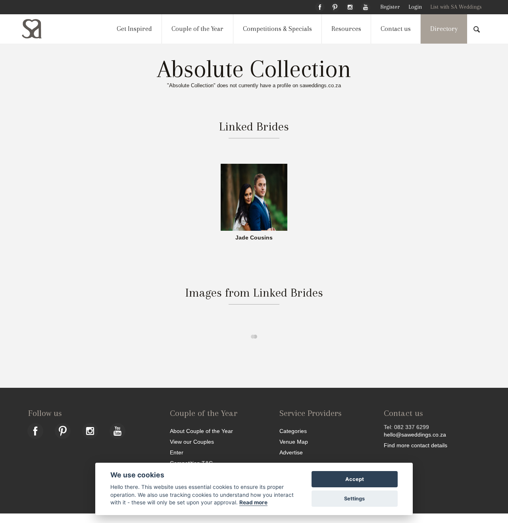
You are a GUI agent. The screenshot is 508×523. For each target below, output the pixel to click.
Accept (354, 479)
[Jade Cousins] (254, 196)
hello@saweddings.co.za (415, 434)
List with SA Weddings (456, 7)
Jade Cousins (254, 238)
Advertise (291, 452)
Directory (444, 29)
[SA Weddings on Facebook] (320, 6)
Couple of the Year (197, 29)
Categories (293, 431)
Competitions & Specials (277, 29)
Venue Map (293, 441)
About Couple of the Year (201, 431)
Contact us (396, 29)
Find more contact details (415, 445)
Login (415, 7)
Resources (346, 29)
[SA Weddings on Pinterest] (335, 6)
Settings (354, 499)
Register (390, 7)
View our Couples (192, 441)
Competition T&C (191, 463)
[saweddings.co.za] (38, 28)
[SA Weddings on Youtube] (365, 6)
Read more (253, 502)
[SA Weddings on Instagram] (350, 6)
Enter (176, 452)
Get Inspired (134, 29)
